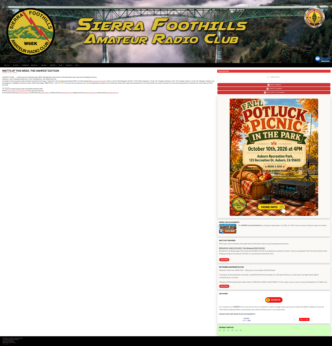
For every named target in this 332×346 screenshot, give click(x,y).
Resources (69, 65)
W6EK (15, 72)
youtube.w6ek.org (113, 92)
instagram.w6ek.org (90, 92)
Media (60, 65)
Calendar (43, 65)
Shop (76, 65)
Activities (15, 65)
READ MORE (224, 259)
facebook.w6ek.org (24, 92)
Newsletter (34, 65)
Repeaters (52, 65)
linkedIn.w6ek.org (66, 92)
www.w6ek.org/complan (98, 81)
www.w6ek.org (12, 90)
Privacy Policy (6, 344)
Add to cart (304, 319)
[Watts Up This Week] (273, 250)
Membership (25, 65)
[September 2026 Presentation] (273, 277)
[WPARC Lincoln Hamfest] (273, 228)
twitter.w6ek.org (45, 92)
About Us (6, 65)
